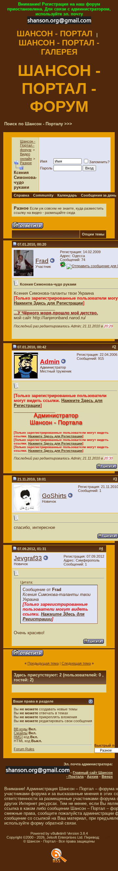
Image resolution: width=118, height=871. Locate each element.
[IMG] (18, 737)
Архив (92, 776)
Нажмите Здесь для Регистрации (48, 303)
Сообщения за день (98, 195)
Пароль (46, 168)
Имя (43, 161)
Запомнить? (99, 162)
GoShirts (54, 495)
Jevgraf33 (28, 558)
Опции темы (93, 234)
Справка (21, 195)
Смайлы (21, 733)
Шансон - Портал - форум (27, 145)
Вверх (107, 776)
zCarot (106, 837)
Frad (42, 260)
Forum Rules (24, 749)
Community (43, 195)
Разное (26, 163)
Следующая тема (76, 663)
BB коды (21, 729)
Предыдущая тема (43, 663)
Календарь (67, 195)
